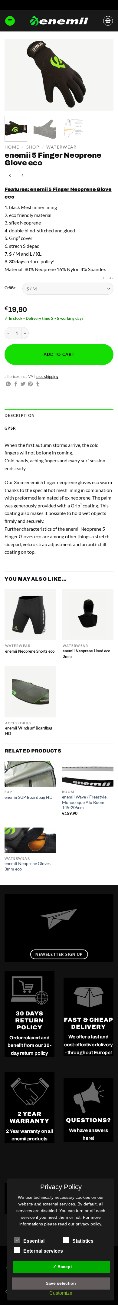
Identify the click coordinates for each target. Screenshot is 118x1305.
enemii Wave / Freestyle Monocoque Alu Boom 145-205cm (84, 802)
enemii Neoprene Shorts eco (29, 651)
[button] (10, 21)
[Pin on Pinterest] (30, 384)
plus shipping (47, 376)
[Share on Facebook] (15, 384)
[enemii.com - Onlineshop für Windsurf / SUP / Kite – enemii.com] (59, 21)
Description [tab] (20, 415)
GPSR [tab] (10, 428)
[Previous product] (23, 175)
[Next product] (10, 175)
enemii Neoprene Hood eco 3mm (86, 653)
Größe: (10, 288)
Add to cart (59, 354)
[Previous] (14, 75)
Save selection (61, 1283)
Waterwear (61, 147)
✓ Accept (62, 1266)
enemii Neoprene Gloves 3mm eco (28, 866)
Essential (33, 1241)
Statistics (82, 1241)
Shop (32, 147)
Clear (108, 278)
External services (43, 1251)
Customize (60, 1293)
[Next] (103, 75)
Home (12, 147)
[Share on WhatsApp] (8, 384)
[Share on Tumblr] (37, 384)
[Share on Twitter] (23, 384)
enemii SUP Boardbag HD (29, 797)
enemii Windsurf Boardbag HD (28, 731)
